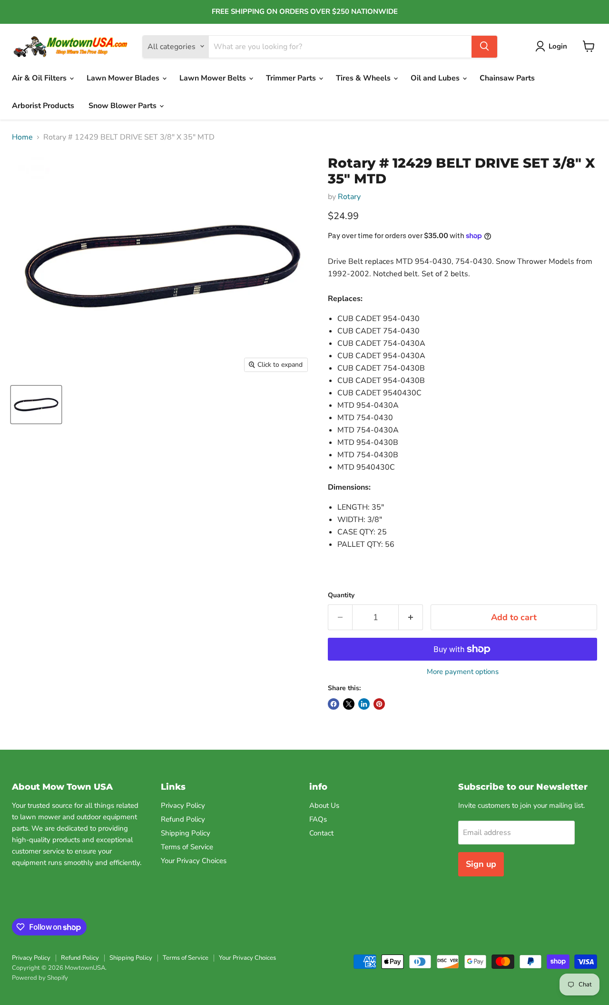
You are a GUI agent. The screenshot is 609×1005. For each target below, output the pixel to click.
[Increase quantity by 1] (411, 617)
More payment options (463, 672)
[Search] (484, 46)
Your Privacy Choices (193, 860)
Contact (321, 833)
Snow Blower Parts (123, 105)
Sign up (481, 864)
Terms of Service (187, 847)
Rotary (349, 196)
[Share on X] (348, 704)
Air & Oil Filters (40, 78)
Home (22, 137)
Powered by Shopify (40, 978)
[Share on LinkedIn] (364, 704)
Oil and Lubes (436, 78)
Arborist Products (43, 105)
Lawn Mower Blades (124, 78)
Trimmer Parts (292, 78)
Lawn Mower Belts (213, 78)
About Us (324, 805)
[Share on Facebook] (333, 704)
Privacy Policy (183, 805)
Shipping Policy (185, 833)
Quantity (341, 595)
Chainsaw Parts (507, 78)
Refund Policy (183, 819)
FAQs (318, 819)
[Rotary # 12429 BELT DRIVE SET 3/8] (36, 404)
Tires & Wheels (364, 78)
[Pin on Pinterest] (379, 704)
